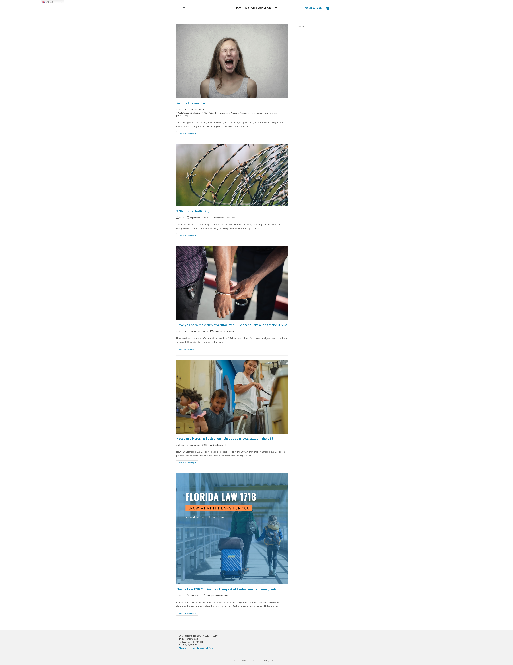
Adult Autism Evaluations (190, 113)
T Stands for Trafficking (192, 211)
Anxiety (234, 113)
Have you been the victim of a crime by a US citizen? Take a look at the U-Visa (231, 325)
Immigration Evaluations (224, 218)
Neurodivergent (247, 113)
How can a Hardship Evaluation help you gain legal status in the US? (224, 438)
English (49, 2)
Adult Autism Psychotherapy (216, 113)
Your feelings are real (191, 103)
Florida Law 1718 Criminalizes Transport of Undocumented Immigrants (226, 589)
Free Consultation (313, 8)
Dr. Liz (181, 109)
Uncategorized (219, 445)
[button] (199, 7)
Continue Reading (188, 132)
